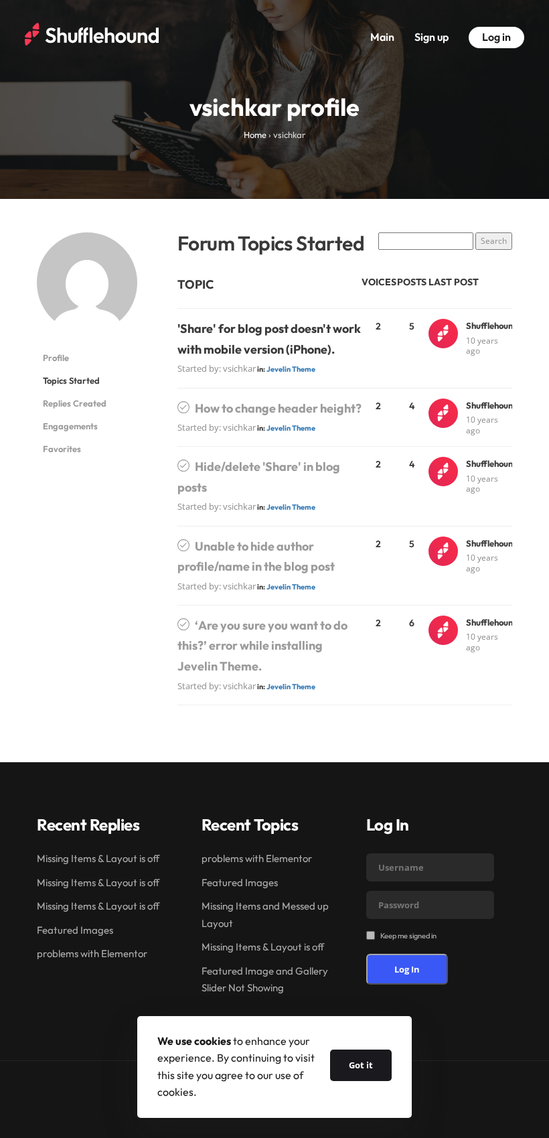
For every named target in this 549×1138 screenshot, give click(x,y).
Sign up (431, 37)
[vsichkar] (87, 288)
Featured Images (75, 930)
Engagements (70, 426)
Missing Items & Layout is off (98, 858)
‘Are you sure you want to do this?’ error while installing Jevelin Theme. (262, 646)
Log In (407, 969)
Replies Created (74, 403)
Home (255, 134)
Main (382, 37)
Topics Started (71, 380)
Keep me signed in (408, 935)
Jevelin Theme (290, 369)
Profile (56, 357)
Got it (361, 1065)
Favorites (62, 448)
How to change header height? (278, 408)
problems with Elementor (92, 953)
